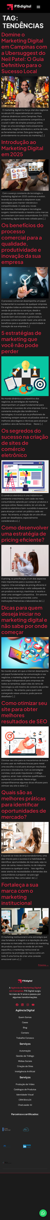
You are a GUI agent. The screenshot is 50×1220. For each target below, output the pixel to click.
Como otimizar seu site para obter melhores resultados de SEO (24, 712)
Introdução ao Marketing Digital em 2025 (22, 148)
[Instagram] (27, 1004)
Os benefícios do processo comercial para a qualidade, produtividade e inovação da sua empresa (22, 243)
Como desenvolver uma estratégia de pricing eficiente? (24, 533)
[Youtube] (33, 1004)
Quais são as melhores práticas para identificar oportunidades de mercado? (23, 804)
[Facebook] (17, 1004)
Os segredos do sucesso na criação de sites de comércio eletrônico (24, 442)
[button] (38, 7)
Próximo (43, 965)
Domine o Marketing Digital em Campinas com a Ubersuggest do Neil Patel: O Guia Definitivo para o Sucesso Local (24, 52)
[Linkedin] (22, 1004)
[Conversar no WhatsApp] (43, 1213)
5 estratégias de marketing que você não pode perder (21, 342)
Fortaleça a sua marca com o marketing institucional (19, 893)
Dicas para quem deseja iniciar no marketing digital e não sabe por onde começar (24, 619)
